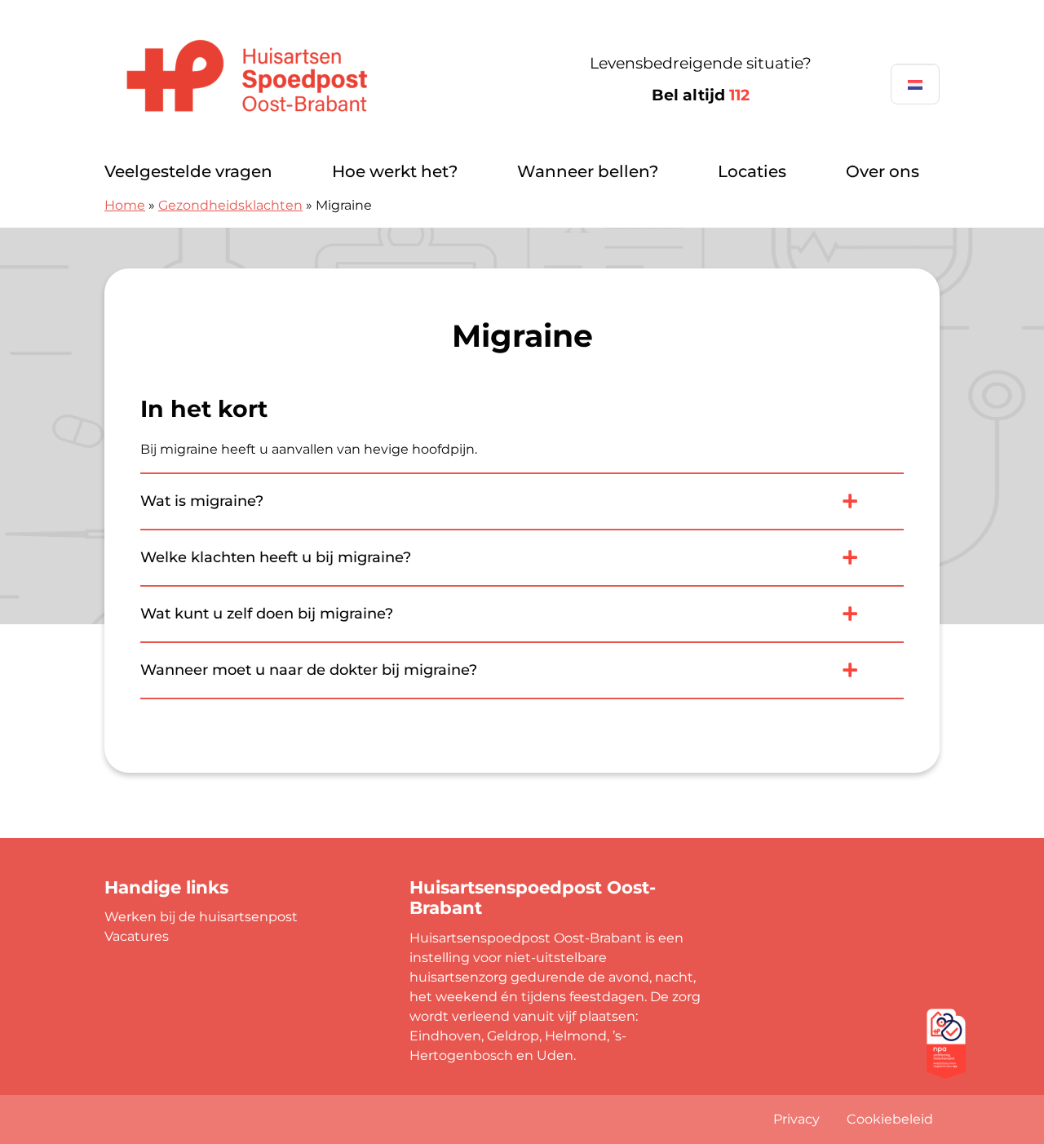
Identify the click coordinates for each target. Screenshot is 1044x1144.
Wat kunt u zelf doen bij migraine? (266, 614)
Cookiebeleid (890, 1119)
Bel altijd (701, 95)
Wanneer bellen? (587, 171)
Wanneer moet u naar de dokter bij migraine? (308, 670)
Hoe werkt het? (395, 171)
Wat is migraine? (201, 501)
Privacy (796, 1119)
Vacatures (136, 936)
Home (124, 205)
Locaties (752, 171)
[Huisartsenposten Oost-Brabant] (283, 80)
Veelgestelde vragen (188, 171)
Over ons (882, 171)
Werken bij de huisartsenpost (201, 917)
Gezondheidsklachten (230, 205)
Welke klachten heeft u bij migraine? (275, 557)
